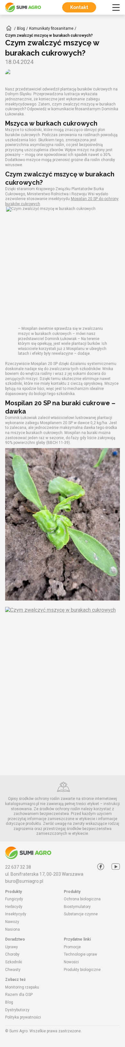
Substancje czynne (81, 914)
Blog (9, 1002)
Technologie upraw (80, 954)
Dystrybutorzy (17, 1010)
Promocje (72, 947)
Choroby (12, 954)
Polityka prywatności (23, 1017)
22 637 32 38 (18, 867)
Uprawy (11, 947)
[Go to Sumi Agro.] (9, 28)
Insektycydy (15, 914)
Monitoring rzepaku (22, 987)
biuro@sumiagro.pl (24, 881)
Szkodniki (13, 962)
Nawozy (12, 921)
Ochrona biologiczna (82, 899)
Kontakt (79, 7)
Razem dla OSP (19, 994)
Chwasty (13, 969)
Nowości (71, 962)
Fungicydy (14, 899)
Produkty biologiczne (82, 969)
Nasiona (12, 929)
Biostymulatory (77, 906)
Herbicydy (13, 906)
